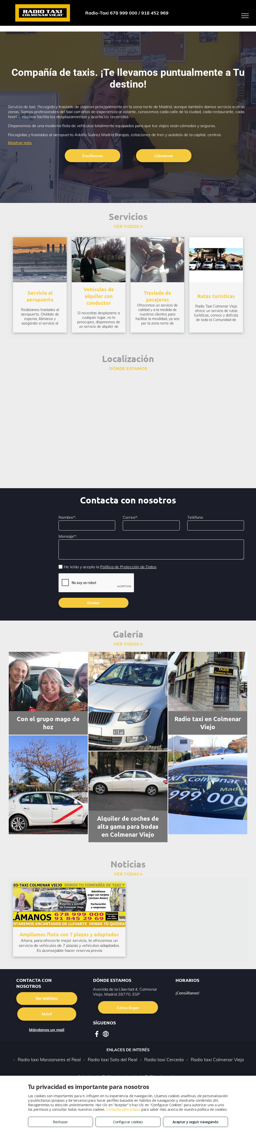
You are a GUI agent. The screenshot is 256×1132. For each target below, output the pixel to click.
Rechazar (60, 1121)
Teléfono (195, 517)
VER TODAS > (128, 874)
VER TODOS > (128, 226)
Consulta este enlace (123, 1109)
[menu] (245, 15)
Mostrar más (20, 142)
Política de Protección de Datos (128, 566)
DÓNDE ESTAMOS (128, 368)
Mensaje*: (67, 536)
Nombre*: (67, 517)
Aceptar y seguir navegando (195, 1121)
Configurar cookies (128, 1121)
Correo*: (130, 517)
